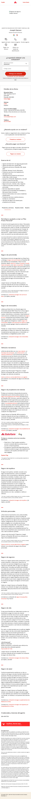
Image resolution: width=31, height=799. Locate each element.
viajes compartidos (18, 265)
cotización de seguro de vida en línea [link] (18, 658)
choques (22, 263)
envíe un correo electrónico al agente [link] (16, 544)
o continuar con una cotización (15, 76)
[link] (25, 40)
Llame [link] (2, 377)
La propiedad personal (11, 403)
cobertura (13, 263)
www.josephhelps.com (10, 116)
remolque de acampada (7, 353)
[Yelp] (17, 35)
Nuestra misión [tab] (19, 207)
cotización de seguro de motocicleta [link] (18, 336)
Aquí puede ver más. (6, 648)
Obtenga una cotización (15, 73)
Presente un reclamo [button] (15, 139)
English (3, 2)
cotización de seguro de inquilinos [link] (18, 500)
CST (15, 108)
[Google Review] (14, 35)
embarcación (20, 353)
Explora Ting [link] (4, 455)
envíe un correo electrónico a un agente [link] (16, 377)
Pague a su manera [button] (15, 154)
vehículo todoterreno (6, 354)
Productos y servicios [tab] (8, 207)
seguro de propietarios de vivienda (10, 396)
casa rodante (21, 351)
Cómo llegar (7, 98)
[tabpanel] (15, 105)
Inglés (5, 103)
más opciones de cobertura (19, 322)
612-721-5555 (7, 121)
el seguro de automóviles (13, 260)
